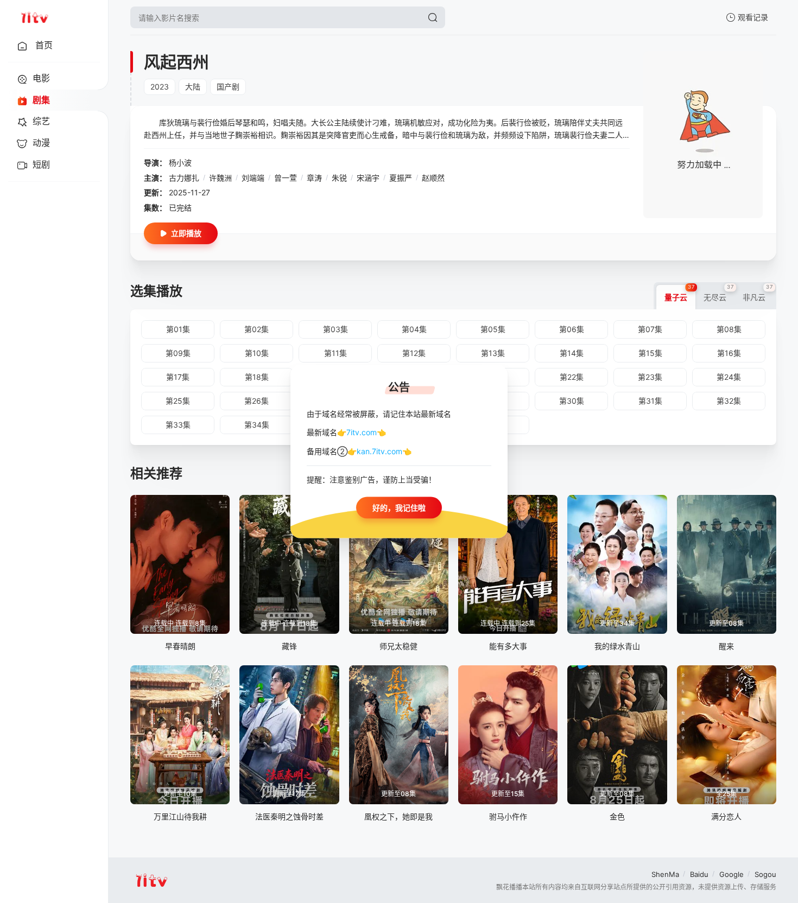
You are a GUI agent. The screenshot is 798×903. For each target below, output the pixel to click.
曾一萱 (285, 177)
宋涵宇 (368, 177)
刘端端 (253, 177)
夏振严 (400, 177)
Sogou (765, 874)
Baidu (699, 874)
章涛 (314, 177)
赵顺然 (433, 177)
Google (731, 874)
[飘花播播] (34, 17)
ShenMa (665, 874)
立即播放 (186, 233)
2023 (159, 86)
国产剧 (228, 86)
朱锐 (339, 177)
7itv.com (361, 432)
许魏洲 (220, 177)
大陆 (192, 86)
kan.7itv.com (379, 450)
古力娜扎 (184, 177)
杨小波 (180, 162)
